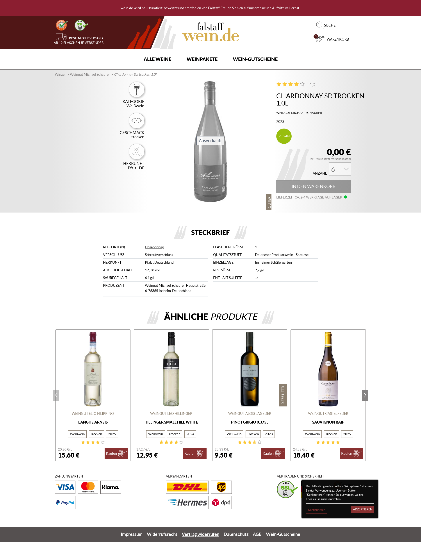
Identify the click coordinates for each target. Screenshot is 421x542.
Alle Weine (157, 59)
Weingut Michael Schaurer (90, 74)
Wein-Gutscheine (255, 59)
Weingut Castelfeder (328, 413)
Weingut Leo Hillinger (171, 413)
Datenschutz (236, 534)
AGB (257, 534)
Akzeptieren (362, 509)
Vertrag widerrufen (200, 534)
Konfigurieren (316, 510)
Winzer (60, 74)
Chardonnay (154, 247)
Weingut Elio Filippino (93, 413)
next (365, 395)
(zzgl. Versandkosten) (337, 159)
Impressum (132, 534)
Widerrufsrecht (162, 534)
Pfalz (149, 262)
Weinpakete (202, 59)
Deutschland (164, 262)
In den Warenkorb (313, 186)
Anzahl (320, 173)
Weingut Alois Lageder (249, 413)
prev (56, 395)
